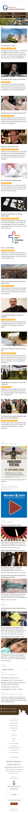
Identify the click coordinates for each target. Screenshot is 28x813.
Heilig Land (7, 285)
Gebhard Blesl (5, 678)
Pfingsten (9, 183)
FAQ (14, 741)
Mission (21, 767)
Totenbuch (16, 764)
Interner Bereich (14, 752)
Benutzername (14, 789)
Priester (8, 115)
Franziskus (17, 761)
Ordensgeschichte (13, 420)
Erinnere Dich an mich (15, 800)
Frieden (3, 285)
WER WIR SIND (4, 13)
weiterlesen (20, 634)
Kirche (9, 250)
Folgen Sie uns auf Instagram (9, 711)
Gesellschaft (4, 250)
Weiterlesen (17, 547)
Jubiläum (8, 149)
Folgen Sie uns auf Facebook (9, 708)
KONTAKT (3, 16)
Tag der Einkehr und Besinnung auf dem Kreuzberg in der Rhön (13, 576)
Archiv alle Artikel (14, 743)
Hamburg (3, 353)
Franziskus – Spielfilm (16, 689)
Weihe (12, 115)
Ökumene (13, 149)
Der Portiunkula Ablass (17, 680)
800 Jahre (3, 149)
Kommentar (7, 82)
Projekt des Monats (13, 773)
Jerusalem (9, 319)
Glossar (14, 738)
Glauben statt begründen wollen (11, 525)
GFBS (7, 769)
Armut (20, 771)
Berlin (18, 773)
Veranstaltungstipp (14, 218)
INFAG (12, 285)
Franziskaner (14, 7)
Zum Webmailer (14, 750)
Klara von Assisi (14, 678)
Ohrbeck (7, 218)
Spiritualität (12, 769)
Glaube (2, 82)
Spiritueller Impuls (11, 767)
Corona (3, 218)
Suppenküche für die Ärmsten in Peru (12, 637)
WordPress (17, 810)
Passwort (14, 794)
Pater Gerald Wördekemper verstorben (13, 550)
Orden (17, 149)
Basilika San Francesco (6, 48)
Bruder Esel (15, 687)
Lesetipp (14, 48)
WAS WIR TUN (18, 13)
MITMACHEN (18, 16)
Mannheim (3, 115)
